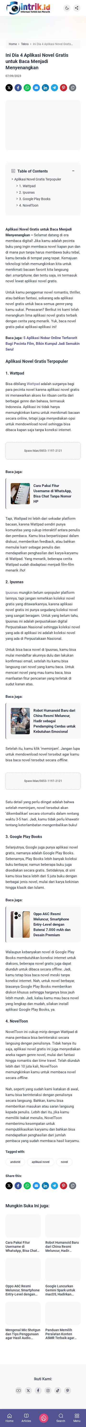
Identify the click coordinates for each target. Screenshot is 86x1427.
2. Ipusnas (27, 192)
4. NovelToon (28, 205)
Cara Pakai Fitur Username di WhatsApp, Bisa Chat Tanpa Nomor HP (52, 494)
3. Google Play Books (34, 199)
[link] (9, 87)
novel (64, 1162)
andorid (15, 1162)
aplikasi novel (40, 1162)
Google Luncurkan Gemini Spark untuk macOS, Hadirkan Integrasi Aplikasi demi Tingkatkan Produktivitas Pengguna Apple (62, 1290)
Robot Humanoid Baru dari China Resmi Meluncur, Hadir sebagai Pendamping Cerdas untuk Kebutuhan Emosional (54, 721)
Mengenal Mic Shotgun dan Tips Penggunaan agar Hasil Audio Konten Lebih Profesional (22, 1334)
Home (9, 1420)
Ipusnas (11, 592)
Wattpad (33, 384)
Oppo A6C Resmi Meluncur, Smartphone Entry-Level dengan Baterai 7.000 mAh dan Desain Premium (51, 924)
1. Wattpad (27, 186)
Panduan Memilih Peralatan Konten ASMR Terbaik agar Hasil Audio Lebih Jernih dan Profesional (62, 1334)
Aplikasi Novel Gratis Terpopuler (37, 179)
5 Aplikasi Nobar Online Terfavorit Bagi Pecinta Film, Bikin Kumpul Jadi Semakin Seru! (42, 344)
